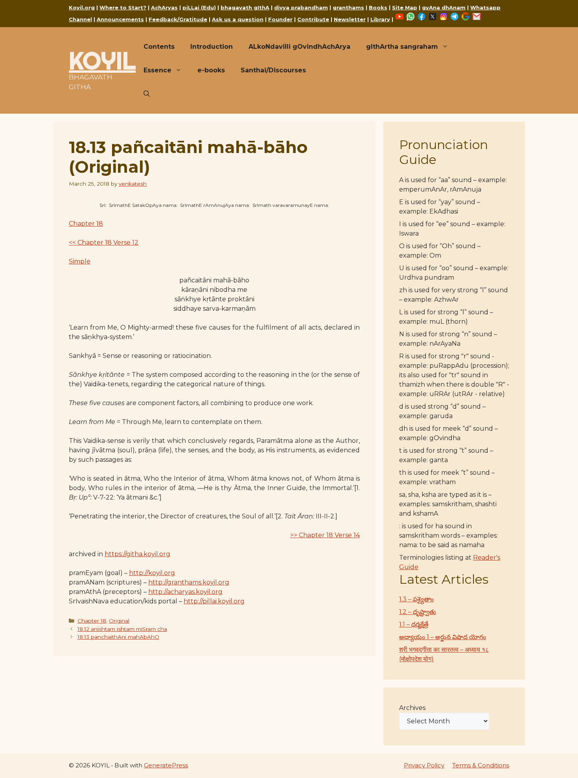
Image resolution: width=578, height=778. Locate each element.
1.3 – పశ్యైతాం (416, 599)
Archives (412, 708)
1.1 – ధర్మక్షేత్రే (413, 624)
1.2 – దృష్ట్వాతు (417, 612)
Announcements (120, 19)
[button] (147, 94)
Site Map (404, 7)
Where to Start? (122, 7)
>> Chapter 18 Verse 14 (325, 535)
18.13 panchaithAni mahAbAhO (118, 637)
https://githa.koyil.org (137, 554)
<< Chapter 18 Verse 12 (103, 242)
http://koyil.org (152, 573)
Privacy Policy (424, 765)
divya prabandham (301, 7)
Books (378, 7)
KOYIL (102, 60)
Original (119, 621)
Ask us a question (237, 19)
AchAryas (164, 7)
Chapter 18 (86, 223)
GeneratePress (166, 765)
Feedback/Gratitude (178, 19)
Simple (79, 261)
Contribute (313, 19)
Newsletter (350, 19)
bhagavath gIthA (245, 7)
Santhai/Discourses (273, 70)
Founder (280, 19)
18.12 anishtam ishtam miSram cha (122, 629)
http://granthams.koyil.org (188, 582)
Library (380, 19)
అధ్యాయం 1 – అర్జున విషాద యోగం (442, 637)
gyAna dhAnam (444, 7)
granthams (348, 7)
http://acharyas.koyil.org (185, 591)
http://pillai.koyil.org (214, 601)
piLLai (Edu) (199, 7)
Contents (159, 46)
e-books (211, 70)
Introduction (211, 46)
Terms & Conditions (480, 765)
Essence (157, 70)
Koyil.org (82, 7)
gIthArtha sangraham (402, 46)
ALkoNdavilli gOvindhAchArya (299, 46)
